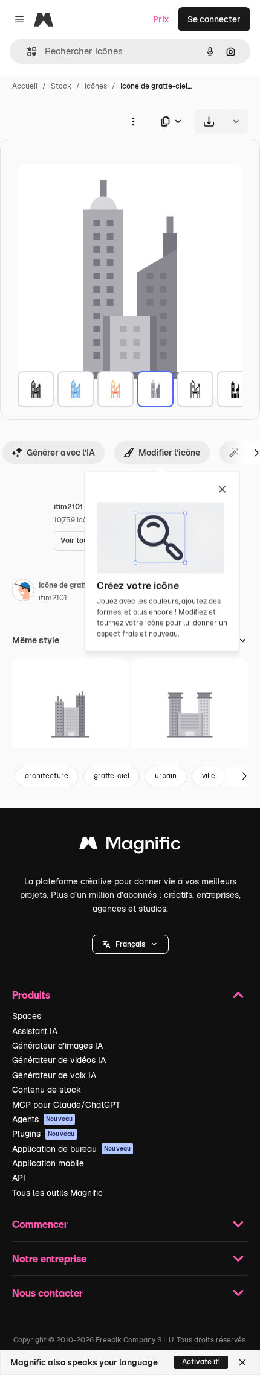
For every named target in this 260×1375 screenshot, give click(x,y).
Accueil (24, 86)
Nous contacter (47, 1292)
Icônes (96, 86)
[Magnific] (130, 846)
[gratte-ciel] (36, 389)
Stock (61, 86)
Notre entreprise (49, 1258)
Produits (31, 994)
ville (208, 776)
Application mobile (48, 1163)
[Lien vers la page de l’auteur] (23, 592)
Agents (42, 1119)
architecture (46, 776)
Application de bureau (71, 1148)
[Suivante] (244, 776)
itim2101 (53, 598)
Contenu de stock (46, 1089)
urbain (166, 776)
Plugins (43, 1133)
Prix (161, 19)
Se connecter (214, 19)
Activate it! (201, 1362)
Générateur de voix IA (54, 1075)
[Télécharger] (209, 121)
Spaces (26, 1016)
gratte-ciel (111, 776)
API (18, 1177)
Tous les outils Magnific (57, 1192)
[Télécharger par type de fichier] (171, 121)
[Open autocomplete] (27, 51)
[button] (130, 944)
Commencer (40, 1224)
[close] (222, 490)
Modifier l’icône (169, 452)
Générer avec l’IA (61, 452)
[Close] (242, 1362)
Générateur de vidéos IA (59, 1060)
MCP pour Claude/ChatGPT (66, 1104)
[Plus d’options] (133, 121)
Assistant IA (34, 1031)
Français (130, 944)
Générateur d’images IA (57, 1045)
